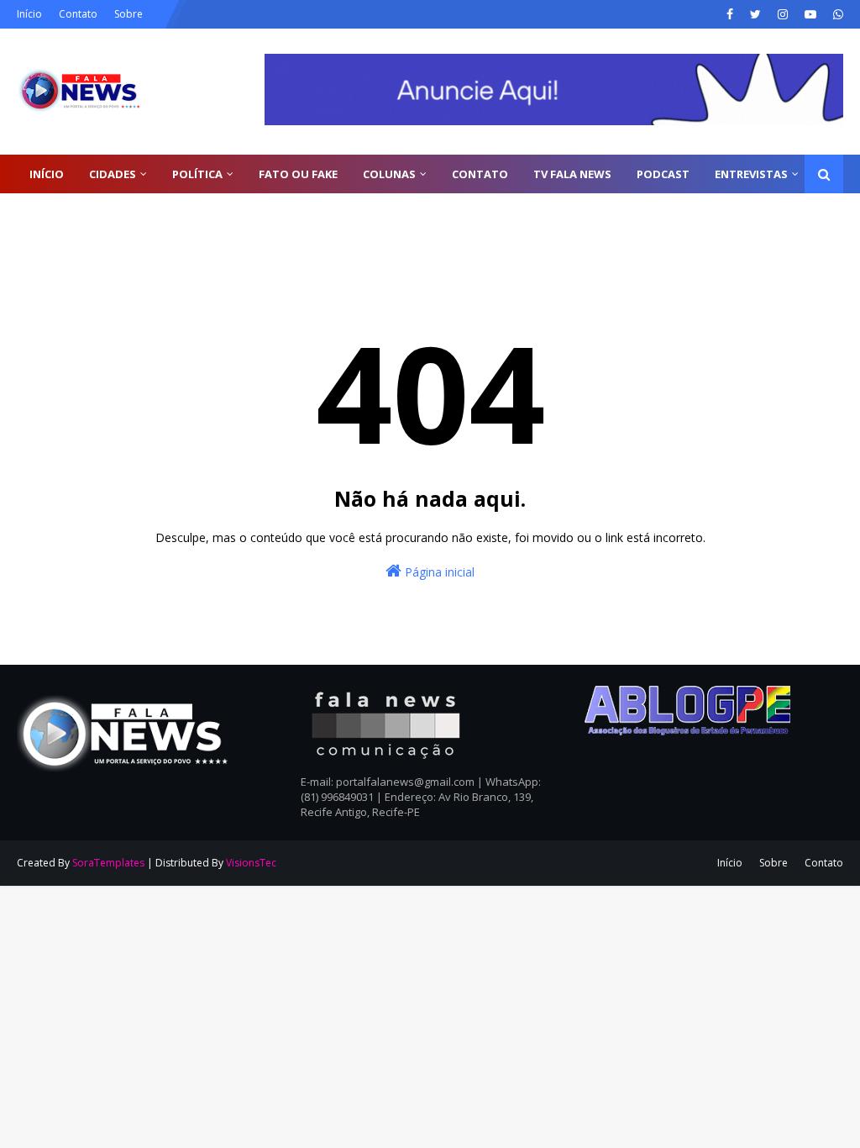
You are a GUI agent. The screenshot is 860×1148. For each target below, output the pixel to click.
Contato (78, 14)
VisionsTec (251, 863)
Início (29, 14)
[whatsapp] (836, 14)
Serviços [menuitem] (55, 212)
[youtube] (810, 14)
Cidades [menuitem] (112, 174)
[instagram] (782, 14)
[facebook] (729, 14)
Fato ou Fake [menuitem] (298, 174)
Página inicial (438, 572)
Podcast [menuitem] (663, 174)
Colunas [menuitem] (389, 174)
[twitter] (755, 14)
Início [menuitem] (46, 174)
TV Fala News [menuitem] (572, 174)
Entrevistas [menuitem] (751, 174)
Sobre (128, 14)
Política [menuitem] (197, 174)
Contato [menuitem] (480, 174)
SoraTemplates (108, 863)
